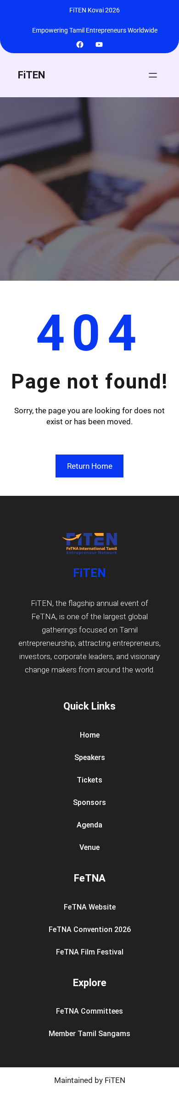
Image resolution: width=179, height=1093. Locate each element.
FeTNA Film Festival (89, 952)
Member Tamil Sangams (89, 1033)
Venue (89, 847)
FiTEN (31, 75)
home (90, 735)
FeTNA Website (90, 907)
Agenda (89, 825)
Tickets (89, 780)
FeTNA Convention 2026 (90, 929)
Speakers (89, 757)
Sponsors (89, 802)
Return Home (89, 466)
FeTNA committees (89, 1011)
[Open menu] (153, 75)
